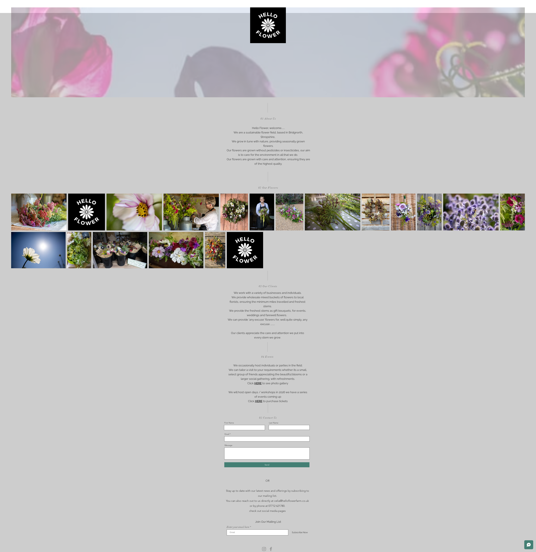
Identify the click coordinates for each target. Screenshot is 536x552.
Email (227, 434)
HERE (258, 383)
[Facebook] (271, 549)
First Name (229, 423)
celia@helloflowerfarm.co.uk (291, 500)
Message (228, 445)
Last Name (273, 423)
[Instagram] (264, 549)
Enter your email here (238, 527)
